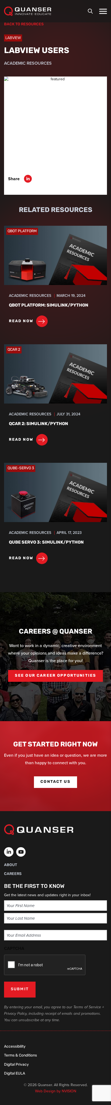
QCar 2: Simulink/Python (38, 424)
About (10, 865)
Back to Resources (24, 24)
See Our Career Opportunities (55, 676)
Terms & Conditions (20, 1056)
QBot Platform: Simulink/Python (48, 305)
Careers (13, 874)
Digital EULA (14, 1074)
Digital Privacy (16, 1065)
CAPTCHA (14, 948)
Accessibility (15, 1047)
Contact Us (55, 782)
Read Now (21, 321)
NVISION (69, 1091)
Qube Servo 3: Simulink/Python (46, 542)
